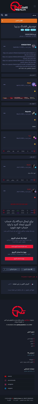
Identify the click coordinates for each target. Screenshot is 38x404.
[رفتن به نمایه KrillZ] (34, 191)
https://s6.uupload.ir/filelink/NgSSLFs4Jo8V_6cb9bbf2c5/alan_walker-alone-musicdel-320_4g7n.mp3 (19, 65)
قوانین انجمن (19, 21)
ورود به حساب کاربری (19, 259)
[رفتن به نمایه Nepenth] (34, 113)
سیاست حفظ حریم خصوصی (26, 400)
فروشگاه (31, 360)
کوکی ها (9, 400)
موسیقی (21, 36)
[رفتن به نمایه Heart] (34, 84)
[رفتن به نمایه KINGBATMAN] (34, 46)
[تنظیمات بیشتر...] (4, 46)
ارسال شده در (22, 47)
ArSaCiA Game (17, 398)
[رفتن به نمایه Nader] (34, 166)
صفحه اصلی (30, 339)
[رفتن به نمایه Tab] (34, 137)
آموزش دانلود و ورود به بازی (26, 362)
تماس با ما (15, 400)
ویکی (32, 343)
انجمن (31, 341)
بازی (32, 346)
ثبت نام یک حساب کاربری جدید (19, 246)
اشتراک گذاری (27, 269)
